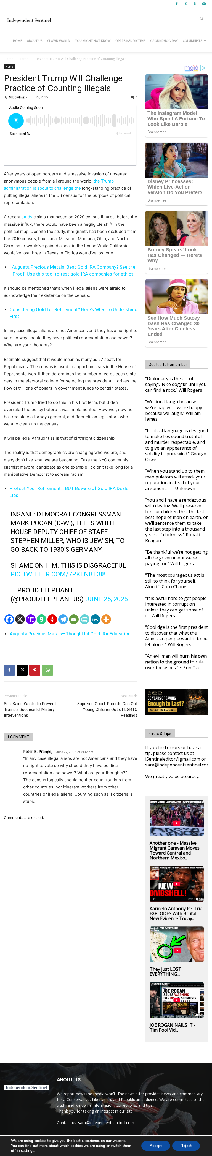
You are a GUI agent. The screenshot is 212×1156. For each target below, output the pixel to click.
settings (27, 1150)
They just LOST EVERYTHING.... (165, 972)
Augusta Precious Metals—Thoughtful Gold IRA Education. (71, 634)
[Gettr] (52, 619)
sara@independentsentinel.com (106, 1122)
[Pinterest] (186, 4)
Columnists (192, 41)
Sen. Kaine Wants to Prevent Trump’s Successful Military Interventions (30, 709)
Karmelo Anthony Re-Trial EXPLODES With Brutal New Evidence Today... (176, 913)
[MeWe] (95, 619)
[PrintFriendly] (84, 619)
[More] (106, 619)
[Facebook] (177, 4)
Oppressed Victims (130, 41)
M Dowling (16, 97)
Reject (186, 1145)
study (27, 216)
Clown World (58, 41)
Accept (156, 1145)
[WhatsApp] (47, 670)
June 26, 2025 (106, 599)
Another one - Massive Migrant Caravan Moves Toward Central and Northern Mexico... (175, 850)
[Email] (74, 619)
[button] (201, 18)
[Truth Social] (31, 619)
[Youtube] (204, 4)
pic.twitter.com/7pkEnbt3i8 (58, 574)
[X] (195, 4)
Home (17, 41)
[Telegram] (63, 619)
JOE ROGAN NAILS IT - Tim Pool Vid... (172, 1027)
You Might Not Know (92, 41)
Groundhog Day (164, 41)
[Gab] (41, 619)
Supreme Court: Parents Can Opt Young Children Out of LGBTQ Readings (107, 709)
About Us (34, 41)
